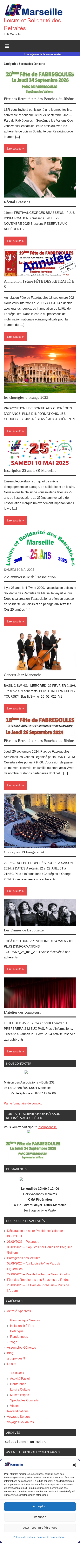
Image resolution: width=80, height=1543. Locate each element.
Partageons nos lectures (23, 1258)
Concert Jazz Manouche (23, 675)
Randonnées (19, 1336)
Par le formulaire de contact (23, 1103)
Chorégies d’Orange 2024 (24, 852)
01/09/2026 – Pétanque (23, 1241)
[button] (74, 1465)
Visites (14, 1405)
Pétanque (16, 1331)
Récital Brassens (17, 202)
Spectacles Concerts (24, 1400)
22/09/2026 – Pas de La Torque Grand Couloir (38, 1274)
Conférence (18, 1384)
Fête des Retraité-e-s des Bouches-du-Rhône (39, 740)
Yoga (13, 1342)
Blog (10, 1353)
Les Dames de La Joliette (24, 930)
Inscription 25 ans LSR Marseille (30, 470)
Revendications (18, 1411)
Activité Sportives (19, 1311)
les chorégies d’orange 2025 (26, 397)
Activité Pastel (20, 1378)
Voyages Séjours (18, 1416)
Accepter (40, 1506)
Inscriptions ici (47, 1127)
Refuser (40, 1517)
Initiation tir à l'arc (22, 1325)
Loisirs (11, 1363)
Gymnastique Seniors (25, 1320)
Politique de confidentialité (51, 1537)
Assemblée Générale (21, 1347)
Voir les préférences (40, 1528)
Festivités (17, 1373)
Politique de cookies (24, 1537)
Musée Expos (19, 1395)
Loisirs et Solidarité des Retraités (32, 23)
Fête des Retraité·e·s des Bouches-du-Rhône (39, 99)
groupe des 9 (16, 1358)
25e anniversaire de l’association (30, 577)
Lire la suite (14, 148)
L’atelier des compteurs (22, 1012)
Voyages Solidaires (20, 1422)
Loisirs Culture (20, 1389)
